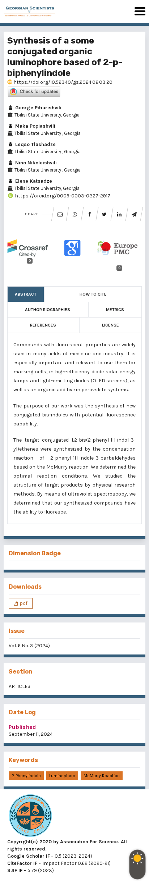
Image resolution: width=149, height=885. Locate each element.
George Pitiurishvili (37, 108)
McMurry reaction (102, 775)
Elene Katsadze (33, 181)
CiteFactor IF (22, 863)
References (43, 325)
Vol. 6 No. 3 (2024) (29, 646)
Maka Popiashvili (34, 126)
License (110, 325)
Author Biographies (47, 309)
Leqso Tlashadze (35, 144)
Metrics (115, 309)
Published (22, 727)
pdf (23, 603)
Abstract (26, 294)
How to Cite (93, 294)
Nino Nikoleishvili (35, 163)
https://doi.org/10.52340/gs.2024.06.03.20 (62, 82)
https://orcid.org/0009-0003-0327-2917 (62, 196)
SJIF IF (14, 870)
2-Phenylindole (26, 775)
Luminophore (62, 775)
